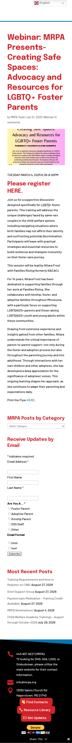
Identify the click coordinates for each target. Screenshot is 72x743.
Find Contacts (37, 702)
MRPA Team (18, 117)
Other (15, 529)
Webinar (48, 117)
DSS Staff (17, 524)
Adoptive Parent (22, 514)
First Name (14, 477)
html (14, 543)
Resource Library (37, 710)
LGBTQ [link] (45, 205)
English (44, 2)
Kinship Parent (21, 519)
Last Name (15, 487)
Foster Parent (20, 508)
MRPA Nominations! (20, 610)
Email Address (17, 461)
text (14, 548)
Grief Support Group (20, 591)
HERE (14, 191)
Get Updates (37, 718)
